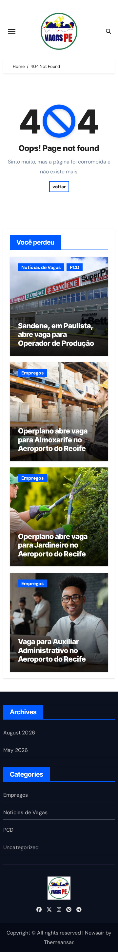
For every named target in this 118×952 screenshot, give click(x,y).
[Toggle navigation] (12, 31)
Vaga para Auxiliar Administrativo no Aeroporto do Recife (52, 650)
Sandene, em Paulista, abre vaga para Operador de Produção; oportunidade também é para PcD (58, 343)
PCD (74, 267)
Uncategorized (21, 847)
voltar (59, 187)
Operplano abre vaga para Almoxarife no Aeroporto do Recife (53, 440)
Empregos (32, 373)
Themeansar (58, 942)
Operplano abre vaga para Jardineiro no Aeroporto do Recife (53, 545)
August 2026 (19, 732)
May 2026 (15, 750)
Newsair (94, 932)
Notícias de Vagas (41, 267)
